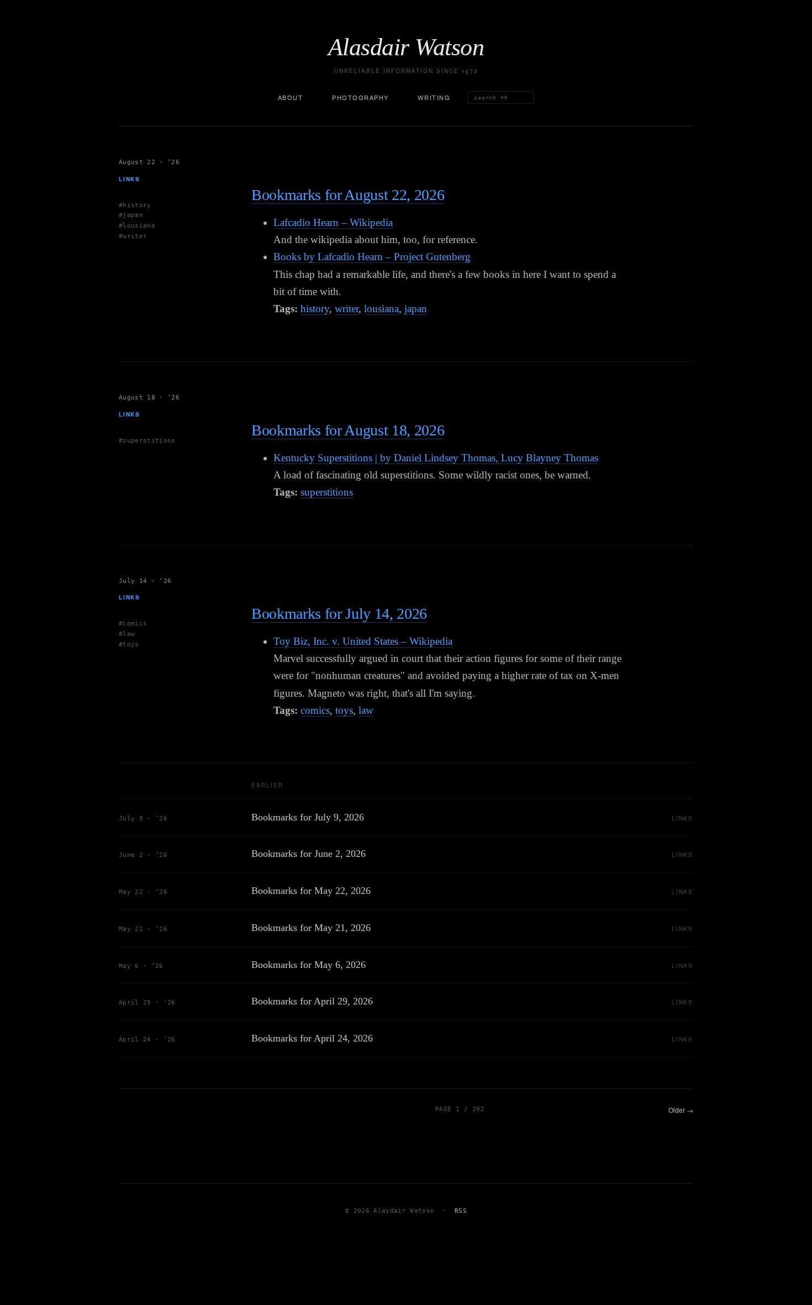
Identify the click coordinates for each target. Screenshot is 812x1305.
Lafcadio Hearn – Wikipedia (333, 222)
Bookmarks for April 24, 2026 (312, 1038)
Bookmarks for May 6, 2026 (308, 964)
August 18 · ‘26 (149, 397)
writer (346, 308)
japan (415, 308)
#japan (131, 215)
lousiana (381, 308)
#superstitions (147, 440)
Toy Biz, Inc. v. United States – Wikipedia (362, 641)
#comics (133, 623)
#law (127, 634)
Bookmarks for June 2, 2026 (308, 853)
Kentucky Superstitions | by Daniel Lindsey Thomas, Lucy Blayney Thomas (435, 458)
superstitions (326, 492)
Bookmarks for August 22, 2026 (347, 194)
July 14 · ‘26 (145, 581)
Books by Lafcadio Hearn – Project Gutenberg (372, 256)
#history (135, 204)
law (365, 710)
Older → (680, 1109)
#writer (133, 235)
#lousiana (137, 225)
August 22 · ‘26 (149, 162)
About (290, 97)
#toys (129, 644)
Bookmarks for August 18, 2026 (347, 430)
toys (344, 710)
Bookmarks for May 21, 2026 (311, 927)
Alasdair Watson (406, 47)
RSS (461, 1210)
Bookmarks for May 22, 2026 (311, 890)
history (314, 308)
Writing (434, 97)
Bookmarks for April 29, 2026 (312, 1001)
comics (315, 710)
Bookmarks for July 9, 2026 (307, 817)
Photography (360, 97)
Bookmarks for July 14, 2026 (339, 613)
